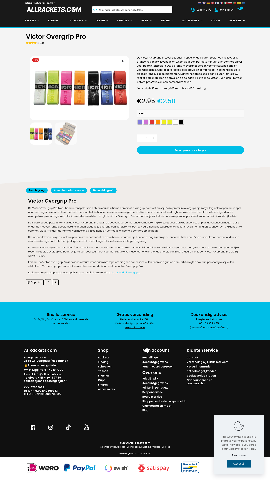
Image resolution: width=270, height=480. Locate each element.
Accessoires (106, 389)
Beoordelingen (103, 190)
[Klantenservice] (193, 10)
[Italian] (226, 3)
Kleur (142, 113)
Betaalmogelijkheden (201, 371)
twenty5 (147, 453)
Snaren (103, 385)
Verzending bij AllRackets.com (207, 362)
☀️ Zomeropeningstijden (41, 365)
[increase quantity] (153, 138)
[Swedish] (243, 3)
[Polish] (230, 3)
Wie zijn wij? (150, 378)
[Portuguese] (234, 3)
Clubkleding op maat (157, 406)
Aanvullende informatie (69, 190)
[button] (124, 61)
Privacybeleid (153, 446)
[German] (208, 3)
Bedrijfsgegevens (136, 446)
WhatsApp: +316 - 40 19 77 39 (43, 370)
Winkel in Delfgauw (155, 387)
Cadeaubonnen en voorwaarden (199, 381)
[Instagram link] (51, 429)
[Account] (216, 10)
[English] (204, 3)
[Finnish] (217, 3)
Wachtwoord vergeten (157, 366)
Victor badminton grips (125, 272)
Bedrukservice (152, 397)
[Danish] (213, 3)
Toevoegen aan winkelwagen (190, 150)
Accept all (238, 463)
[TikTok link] (68, 429)
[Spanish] (239, 3)
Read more (239, 455)
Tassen (103, 371)
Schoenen (105, 366)
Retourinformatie (198, 366)
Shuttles (104, 375)
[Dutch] (199, 3)
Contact (192, 357)
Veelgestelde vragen (201, 375)
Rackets (103, 357)
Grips (101, 380)
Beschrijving (37, 190)
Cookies (166, 446)
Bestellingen (151, 357)
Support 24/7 (204, 9)
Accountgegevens (155, 362)
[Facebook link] (33, 429)
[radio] (140, 122)
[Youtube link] (86, 429)
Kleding (103, 362)
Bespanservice (152, 392)
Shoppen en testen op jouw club (164, 401)
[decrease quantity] (140, 138)
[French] (221, 3)
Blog (145, 410)
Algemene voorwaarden (112, 446)
